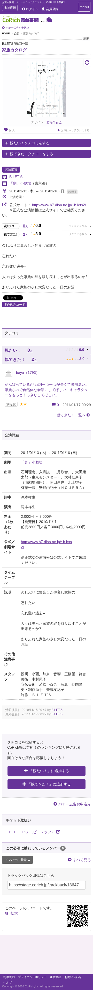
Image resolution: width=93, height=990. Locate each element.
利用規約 (9, 977)
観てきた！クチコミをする (31, 154)
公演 (16, 33)
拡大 (14, 913)
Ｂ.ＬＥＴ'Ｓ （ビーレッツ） (32, 832)
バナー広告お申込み (17, 27)
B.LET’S (15, 177)
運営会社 (55, 977)
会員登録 (52, 9)
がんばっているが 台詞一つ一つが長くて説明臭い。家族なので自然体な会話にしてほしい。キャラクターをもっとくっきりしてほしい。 (47, 389)
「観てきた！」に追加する (49, 784)
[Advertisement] (46, 956)
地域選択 (9, 8)
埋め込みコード (14, 304)
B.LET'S (57, 710)
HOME (6, 33)
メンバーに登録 (16, 860)
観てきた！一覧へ (71, 415)
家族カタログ (14, 50)
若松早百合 (54, 122)
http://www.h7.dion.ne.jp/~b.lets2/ (59, 205)
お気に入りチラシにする (75, 130)
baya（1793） (27, 372)
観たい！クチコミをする (30, 143)
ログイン (32, 9)
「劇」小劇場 (20, 183)
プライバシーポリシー (32, 977)
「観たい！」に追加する (49, 771)
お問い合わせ (73, 977)
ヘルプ (7, 982)
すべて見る (82, 860)
